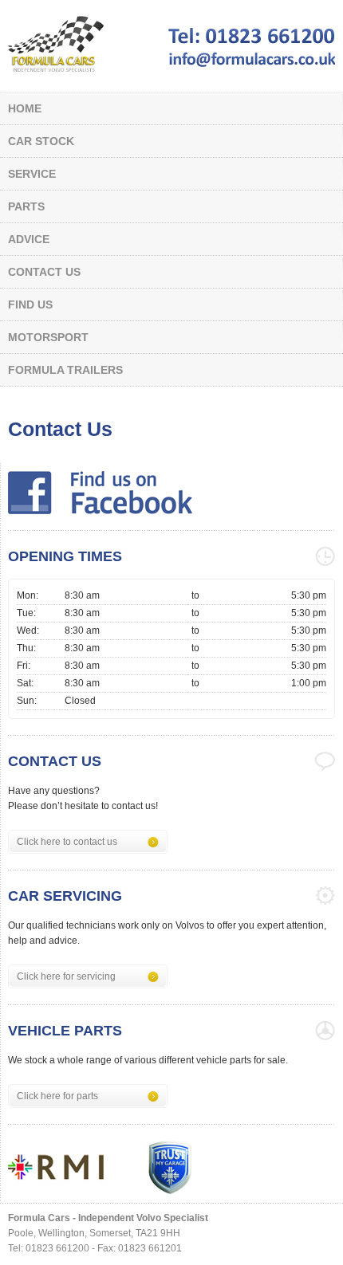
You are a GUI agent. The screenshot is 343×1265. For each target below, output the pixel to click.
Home (24, 108)
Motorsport (48, 337)
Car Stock (41, 141)
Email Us (252, 59)
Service (32, 173)
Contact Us (44, 271)
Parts (26, 206)
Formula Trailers (65, 369)
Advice (28, 239)
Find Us (30, 304)
